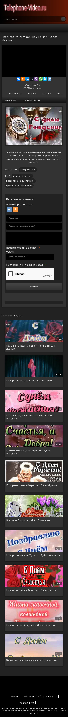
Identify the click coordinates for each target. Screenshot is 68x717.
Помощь (29, 696)
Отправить (34, 286)
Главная (15, 696)
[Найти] (63, 19)
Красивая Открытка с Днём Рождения (28, 520)
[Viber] (36, 79)
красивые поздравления (19, 185)
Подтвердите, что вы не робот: (24, 264)
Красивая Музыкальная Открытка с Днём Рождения (29, 417)
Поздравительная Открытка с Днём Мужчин (31, 485)
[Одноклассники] (23, 79)
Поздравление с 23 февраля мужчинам (29, 380)
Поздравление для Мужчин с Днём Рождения (33, 555)
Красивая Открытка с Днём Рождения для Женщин (30, 347)
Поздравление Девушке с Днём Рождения (31, 624)
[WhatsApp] (41, 79)
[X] (32, 79)
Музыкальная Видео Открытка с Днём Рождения (28, 452)
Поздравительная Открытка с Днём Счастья (31, 589)
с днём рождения (22, 176)
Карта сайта (27, 702)
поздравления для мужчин (20, 180)
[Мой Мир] (27, 79)
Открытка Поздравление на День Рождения (31, 659)
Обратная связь (47, 696)
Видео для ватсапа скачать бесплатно (25, 8)
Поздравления (27, 169)
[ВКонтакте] (18, 79)
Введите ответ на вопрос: (21, 247)
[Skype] (45, 79)
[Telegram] (49, 79)
